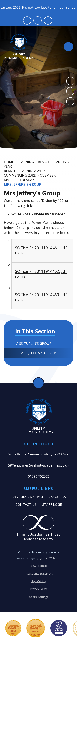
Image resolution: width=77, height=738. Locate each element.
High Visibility (38, 581)
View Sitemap (38, 565)
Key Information (28, 497)
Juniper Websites (50, 558)
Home (9, 161)
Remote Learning (53, 161)
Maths (10, 179)
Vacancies (57, 497)
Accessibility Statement (39, 573)
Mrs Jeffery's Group (22, 184)
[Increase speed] (48, 20)
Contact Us (26, 504)
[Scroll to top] (38, 383)
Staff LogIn (53, 504)
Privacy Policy (38, 589)
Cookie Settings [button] (38, 597)
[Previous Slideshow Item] (70, 81)
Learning (26, 161)
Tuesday (26, 179)
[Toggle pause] (27, 20)
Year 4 (9, 166)
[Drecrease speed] (37, 20)
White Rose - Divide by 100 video (38, 214)
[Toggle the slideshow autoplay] (70, 101)
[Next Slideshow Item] (70, 91)
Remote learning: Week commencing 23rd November (30, 172)
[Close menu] (68, 46)
